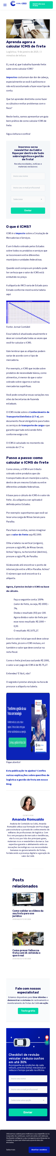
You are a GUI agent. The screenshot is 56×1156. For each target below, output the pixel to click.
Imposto (20, 233)
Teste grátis (28, 1011)
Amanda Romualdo (28, 819)
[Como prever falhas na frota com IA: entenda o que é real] (28, 939)
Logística (11, 52)
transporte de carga (32, 425)
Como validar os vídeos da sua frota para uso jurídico (27, 913)
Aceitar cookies (39, 1150)
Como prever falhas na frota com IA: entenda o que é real (26, 953)
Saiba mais (10, 1150)
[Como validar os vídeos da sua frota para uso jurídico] (28, 899)
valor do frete (20, 534)
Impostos (11, 77)
